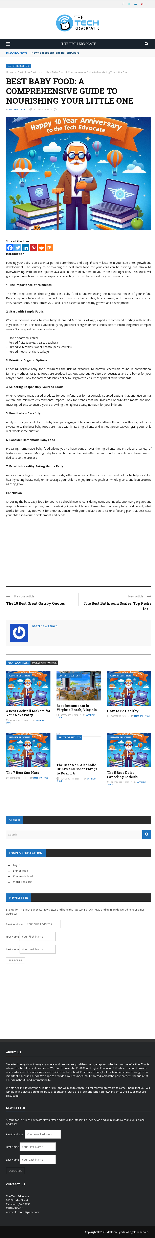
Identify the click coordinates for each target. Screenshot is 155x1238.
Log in (16, 865)
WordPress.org (22, 882)
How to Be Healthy (123, 711)
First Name (12, 936)
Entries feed (20, 870)
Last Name (12, 949)
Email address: (15, 924)
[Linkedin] (25, 247)
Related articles (18, 662)
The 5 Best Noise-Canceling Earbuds (122, 774)
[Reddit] (41, 247)
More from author (44, 662)
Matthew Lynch (17, 109)
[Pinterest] (33, 247)
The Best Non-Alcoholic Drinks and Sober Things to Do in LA (77, 769)
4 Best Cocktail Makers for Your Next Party (28, 713)
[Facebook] (10, 247)
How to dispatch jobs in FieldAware (55, 52)
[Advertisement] (78, 550)
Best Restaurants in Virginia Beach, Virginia (77, 707)
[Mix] (49, 247)
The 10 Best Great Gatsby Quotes (35, 603)
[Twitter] (17, 247)
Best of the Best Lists (18, 66)
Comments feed (23, 876)
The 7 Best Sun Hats (22, 772)
